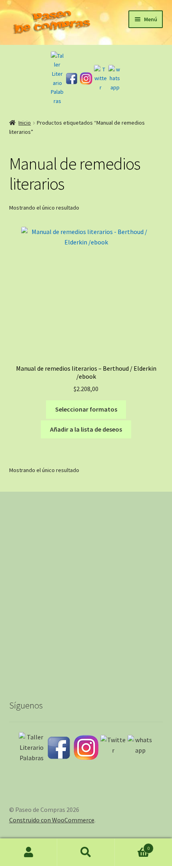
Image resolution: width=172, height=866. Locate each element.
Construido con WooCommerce (51, 820)
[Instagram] (86, 78)
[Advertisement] (86, 588)
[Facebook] (71, 78)
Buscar (85, 852)
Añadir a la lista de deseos (86, 429)
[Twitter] (100, 78)
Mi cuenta (28, 852)
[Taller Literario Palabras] (57, 78)
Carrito (132, 845)
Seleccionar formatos (86, 409)
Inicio (24, 122)
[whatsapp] (115, 78)
